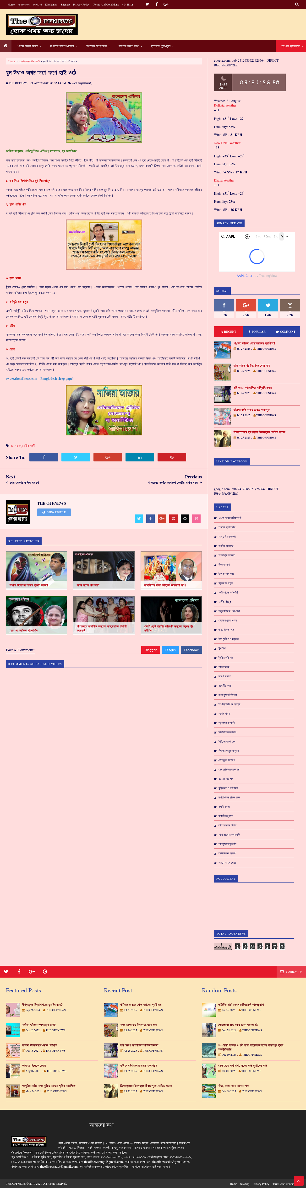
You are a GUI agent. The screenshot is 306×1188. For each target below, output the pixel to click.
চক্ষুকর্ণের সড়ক (226, 583)
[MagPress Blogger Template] (42, 24)
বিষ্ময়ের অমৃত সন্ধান (229, 751)
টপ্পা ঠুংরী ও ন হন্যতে (229, 639)
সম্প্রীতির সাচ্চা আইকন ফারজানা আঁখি (165, 585)
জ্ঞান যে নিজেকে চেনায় (34, 1065)
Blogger (151, 650)
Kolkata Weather (225, 105)
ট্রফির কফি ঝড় (226, 657)
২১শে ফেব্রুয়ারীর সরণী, (82, 83)
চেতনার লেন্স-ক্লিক (228, 620)
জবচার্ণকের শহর (226, 629)
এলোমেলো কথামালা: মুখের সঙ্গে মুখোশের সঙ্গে (242, 1065)
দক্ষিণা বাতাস (225, 676)
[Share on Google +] (107, 457)
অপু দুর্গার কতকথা (227, 536)
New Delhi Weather (227, 142)
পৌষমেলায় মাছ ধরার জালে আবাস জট (238, 1025)
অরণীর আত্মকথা (226, 546)
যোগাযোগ (37, 4)
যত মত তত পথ (226, 778)
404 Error (127, 4)
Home (11, 4)
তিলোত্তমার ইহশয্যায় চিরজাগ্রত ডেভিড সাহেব (259, 432)
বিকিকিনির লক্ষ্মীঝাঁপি (228, 732)
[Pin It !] (172, 457)
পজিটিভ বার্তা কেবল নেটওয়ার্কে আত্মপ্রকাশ (241, 1004)
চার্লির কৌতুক (225, 601)
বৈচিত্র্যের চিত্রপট (227, 760)
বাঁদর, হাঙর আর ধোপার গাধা (233, 1086)
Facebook (191, 650)
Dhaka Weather (224, 180)
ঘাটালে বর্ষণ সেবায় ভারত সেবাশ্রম (252, 410)
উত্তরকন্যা (224, 564)
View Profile (56, 512)
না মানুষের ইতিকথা (228, 695)
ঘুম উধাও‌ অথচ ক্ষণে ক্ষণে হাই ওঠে (41, 72)
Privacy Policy (81, 4)
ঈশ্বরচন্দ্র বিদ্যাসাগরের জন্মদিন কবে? (42, 1004)
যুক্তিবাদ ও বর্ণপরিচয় (228, 788)
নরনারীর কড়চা (225, 685)
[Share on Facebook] (43, 457)
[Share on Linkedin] (140, 457)
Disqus (170, 650)
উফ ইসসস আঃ (226, 574)
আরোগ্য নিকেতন (227, 555)
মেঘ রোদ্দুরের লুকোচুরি (229, 769)
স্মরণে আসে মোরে (227, 862)
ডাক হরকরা (224, 667)
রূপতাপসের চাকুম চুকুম (229, 797)
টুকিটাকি (222, 648)
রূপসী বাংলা (224, 806)
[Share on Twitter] (75, 457)
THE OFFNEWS (16, 1183)
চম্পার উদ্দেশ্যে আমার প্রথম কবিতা (29, 585)
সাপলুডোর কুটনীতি (227, 844)
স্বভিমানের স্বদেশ (227, 853)
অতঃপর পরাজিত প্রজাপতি (24, 630)
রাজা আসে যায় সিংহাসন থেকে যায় (252, 365)
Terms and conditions (106, 4)
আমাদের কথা (24, 4)
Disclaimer (51, 4)
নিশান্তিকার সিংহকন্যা (229, 704)
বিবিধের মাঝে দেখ (227, 741)
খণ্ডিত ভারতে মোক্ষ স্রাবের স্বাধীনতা (254, 343)
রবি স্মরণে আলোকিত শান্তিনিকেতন (253, 388)
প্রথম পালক (224, 713)
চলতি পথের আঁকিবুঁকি (228, 592)
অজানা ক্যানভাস (227, 527)
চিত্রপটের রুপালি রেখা (229, 611)
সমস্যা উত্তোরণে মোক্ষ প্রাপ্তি (39, 1045)
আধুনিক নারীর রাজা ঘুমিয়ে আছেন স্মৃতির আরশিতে (49, 1086)
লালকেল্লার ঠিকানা (228, 825)
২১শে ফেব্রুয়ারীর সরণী (29, 61)
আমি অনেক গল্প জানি (88, 585)
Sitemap (65, 4)
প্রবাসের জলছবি (227, 723)
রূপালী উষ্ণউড (226, 816)
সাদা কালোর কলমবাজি (229, 834)
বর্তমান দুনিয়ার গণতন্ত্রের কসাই (39, 1025)
